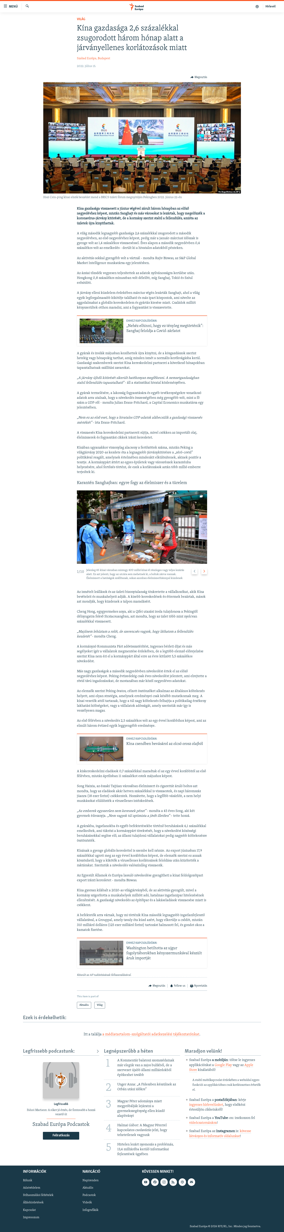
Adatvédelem (31, 1187)
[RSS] (173, 1182)
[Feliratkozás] (191, 1182)
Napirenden (90, 1180)
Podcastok (89, 1195)
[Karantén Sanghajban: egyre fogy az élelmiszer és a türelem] (142, 527)
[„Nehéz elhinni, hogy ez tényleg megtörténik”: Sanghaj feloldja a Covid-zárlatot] (101, 331)
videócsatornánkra (203, 1123)
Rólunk (27, 1180)
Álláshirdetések (33, 1202)
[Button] (198, 77)
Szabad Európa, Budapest (93, 58)
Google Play (223, 1065)
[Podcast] (182, 1182)
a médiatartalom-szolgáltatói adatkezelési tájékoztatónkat (150, 1034)
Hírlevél (270, 6)
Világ (81, 19)
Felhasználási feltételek (38, 1195)
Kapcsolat (29, 1209)
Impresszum (31, 1217)
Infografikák (90, 1209)
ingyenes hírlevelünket (206, 1105)
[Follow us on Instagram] (164, 1182)
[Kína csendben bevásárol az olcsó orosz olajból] (101, 749)
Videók (87, 1202)
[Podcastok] (257, 6)
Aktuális (87, 1187)
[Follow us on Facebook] (154, 1182)
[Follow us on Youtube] (145, 1182)
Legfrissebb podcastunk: (49, 1051)
